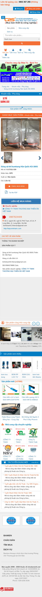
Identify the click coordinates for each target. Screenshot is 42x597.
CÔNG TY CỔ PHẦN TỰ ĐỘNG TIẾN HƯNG (20, 457)
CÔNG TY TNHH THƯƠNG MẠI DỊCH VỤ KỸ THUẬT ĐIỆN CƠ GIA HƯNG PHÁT (7, 441)
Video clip (5, 57)
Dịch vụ (20, 52)
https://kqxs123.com (32, 584)
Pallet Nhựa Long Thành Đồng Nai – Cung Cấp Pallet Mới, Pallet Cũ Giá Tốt (11, 418)
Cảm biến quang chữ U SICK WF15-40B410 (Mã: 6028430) (30, 398)
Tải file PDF (12, 192)
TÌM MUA (8, 545)
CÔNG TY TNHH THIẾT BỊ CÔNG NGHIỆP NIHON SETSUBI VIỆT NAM (7, 457)
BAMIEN (8, 535)
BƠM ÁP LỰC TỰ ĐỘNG (15, 376)
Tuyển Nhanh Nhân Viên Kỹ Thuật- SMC (18, 493)
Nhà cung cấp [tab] (24, 28)
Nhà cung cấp (29, 52)
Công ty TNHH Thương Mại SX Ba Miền (20, 441)
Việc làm (5, 52)
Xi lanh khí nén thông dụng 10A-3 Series (30, 345)
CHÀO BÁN (9, 540)
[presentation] (34, 323)
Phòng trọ (5, 584)
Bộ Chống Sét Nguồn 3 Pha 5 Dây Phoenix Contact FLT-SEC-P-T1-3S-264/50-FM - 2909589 (30, 418)
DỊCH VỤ (8, 549)
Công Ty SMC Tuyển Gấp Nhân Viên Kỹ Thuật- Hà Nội (22, 502)
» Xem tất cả (34, 462)
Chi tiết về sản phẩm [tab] (11, 236)
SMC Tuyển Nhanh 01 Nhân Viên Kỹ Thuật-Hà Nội (22, 475)
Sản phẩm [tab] (11, 28)
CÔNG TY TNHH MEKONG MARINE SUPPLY (32, 457)
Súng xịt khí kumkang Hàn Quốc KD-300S (19, 89)
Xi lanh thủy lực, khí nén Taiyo (19, 345)
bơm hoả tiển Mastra (37, 376)
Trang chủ (5, 86)
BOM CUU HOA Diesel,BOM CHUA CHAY (26, 376)
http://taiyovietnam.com (12, 228)
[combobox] (22, 39)
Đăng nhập (36, 12)
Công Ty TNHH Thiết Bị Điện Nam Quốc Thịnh (33, 441)
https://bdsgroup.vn (18, 584)
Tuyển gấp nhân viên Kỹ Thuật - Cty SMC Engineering (22, 484)
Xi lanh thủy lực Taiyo (9, 344)
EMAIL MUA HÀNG (17, 186)
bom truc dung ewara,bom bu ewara (5, 376)
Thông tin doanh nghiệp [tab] (13, 241)
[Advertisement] (21, 298)
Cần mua (13, 52)
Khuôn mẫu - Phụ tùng (20, 86)
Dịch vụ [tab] (10, 32)
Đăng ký (20, 9)
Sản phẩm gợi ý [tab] (8, 245)
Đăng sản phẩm (34, 9)
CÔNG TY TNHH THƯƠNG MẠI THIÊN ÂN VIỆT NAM (21, 210)
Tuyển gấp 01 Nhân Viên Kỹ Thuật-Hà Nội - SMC (21, 466)
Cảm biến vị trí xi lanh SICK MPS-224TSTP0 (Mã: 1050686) (11, 398)
